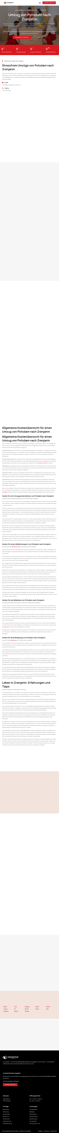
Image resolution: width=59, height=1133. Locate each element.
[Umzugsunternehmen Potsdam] (8, 3)
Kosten (52, 443)
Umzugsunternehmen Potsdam (10, 1131)
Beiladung (13, 640)
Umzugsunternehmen (42, 463)
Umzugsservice (6, 627)
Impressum (46, 1131)
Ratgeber (40, 1131)
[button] (40, 3)
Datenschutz (54, 1131)
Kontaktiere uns (6, 492)
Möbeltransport (16, 546)
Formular (7, 77)
